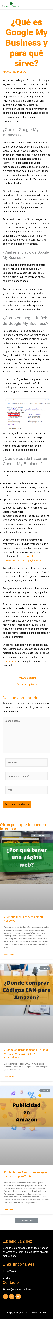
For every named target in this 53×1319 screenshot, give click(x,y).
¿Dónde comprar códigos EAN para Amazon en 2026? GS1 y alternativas (26, 1053)
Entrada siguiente (27, 684)
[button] (26, 1220)
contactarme (10, 661)
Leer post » (9, 954)
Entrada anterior (26, 678)
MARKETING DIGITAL (14, 71)
